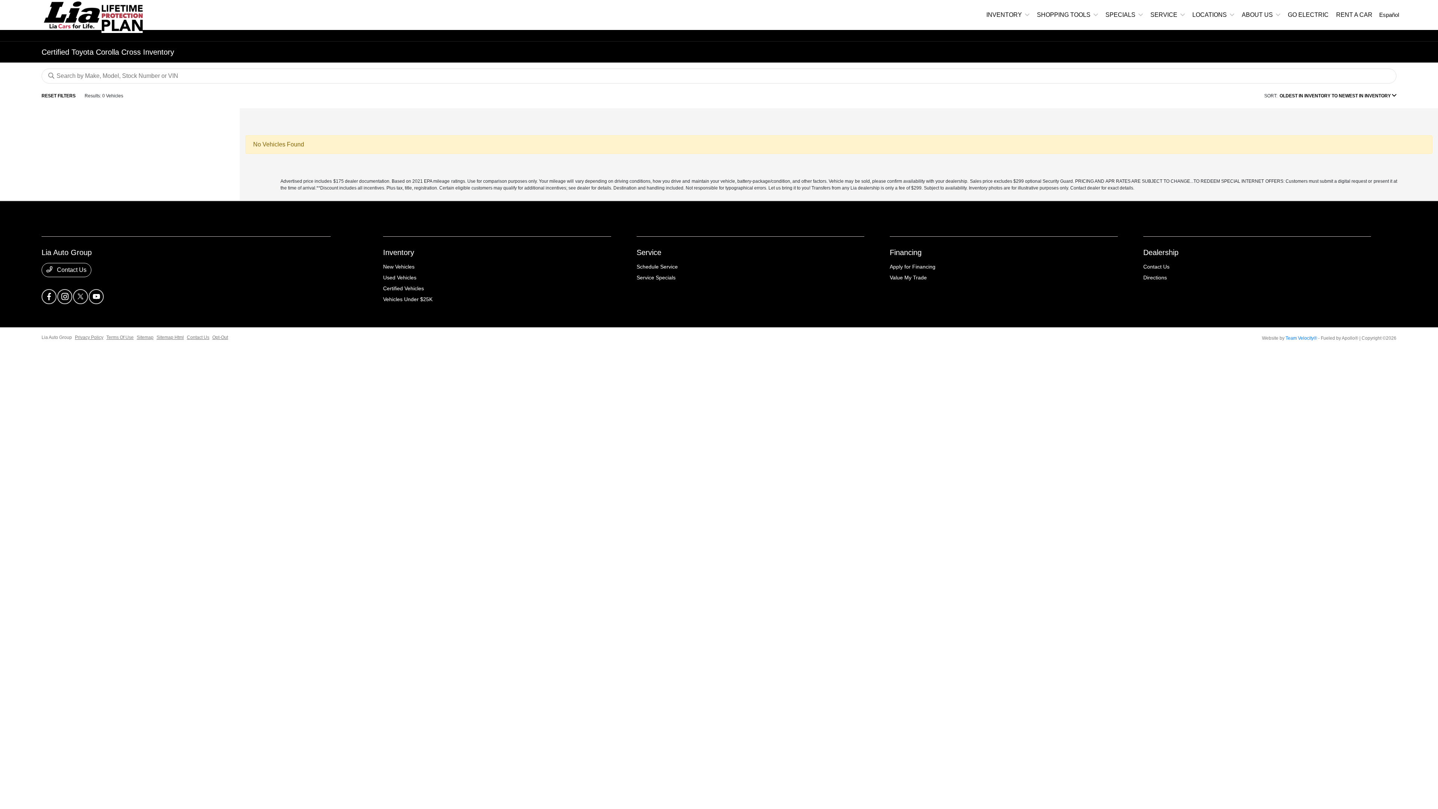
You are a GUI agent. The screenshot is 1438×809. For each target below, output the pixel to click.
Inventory (398, 252)
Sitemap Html (170, 337)
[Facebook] (49, 296)
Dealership (1160, 252)
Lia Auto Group (57, 337)
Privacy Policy (89, 337)
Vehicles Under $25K (408, 299)
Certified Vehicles (403, 288)
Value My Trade (908, 278)
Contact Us (71, 270)
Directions (1155, 278)
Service (649, 252)
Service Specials (656, 278)
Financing (906, 252)
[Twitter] (80, 296)
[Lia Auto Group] (71, 14)
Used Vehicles (399, 278)
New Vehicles (399, 267)
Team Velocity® (1301, 338)
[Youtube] (96, 296)
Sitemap (145, 337)
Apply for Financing (912, 267)
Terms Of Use (120, 337)
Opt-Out (220, 337)
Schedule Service (657, 267)
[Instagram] (64, 296)
